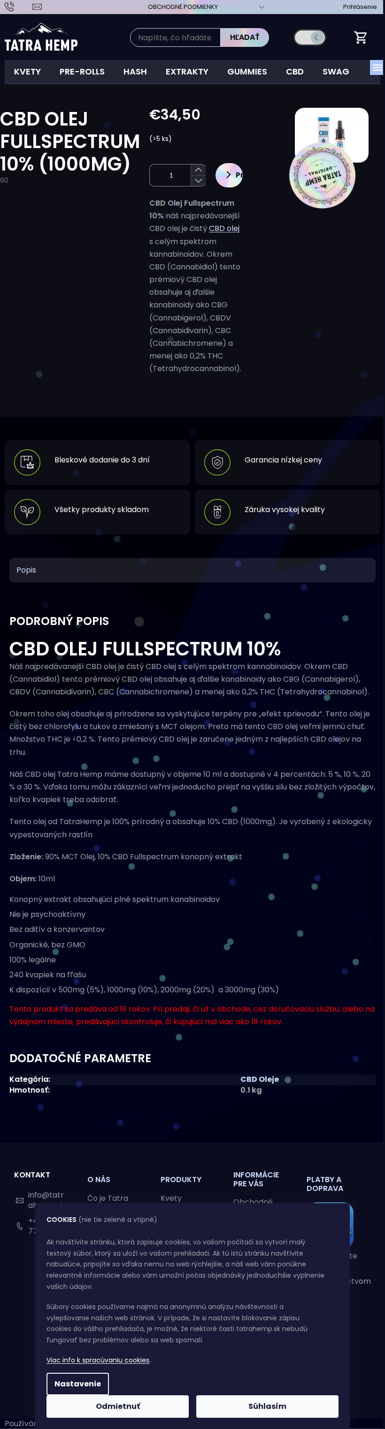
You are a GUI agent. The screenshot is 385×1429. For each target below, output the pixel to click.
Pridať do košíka (239, 175)
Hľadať (245, 37)
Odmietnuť (118, 1406)
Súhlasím (267, 1406)
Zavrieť (216, 398)
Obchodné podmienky (183, 6)
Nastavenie (77, 1383)
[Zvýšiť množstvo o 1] (198, 169)
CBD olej (224, 228)
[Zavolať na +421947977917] (18, 6)
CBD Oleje (259, 1079)
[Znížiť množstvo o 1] (198, 180)
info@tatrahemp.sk (46, 1200)
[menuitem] (27, 71)
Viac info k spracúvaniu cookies (97, 1360)
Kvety (171, 1198)
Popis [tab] (26, 570)
